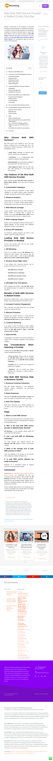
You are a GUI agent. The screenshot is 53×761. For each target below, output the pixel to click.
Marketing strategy (21, 635)
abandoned (20, 591)
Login (46, 1)
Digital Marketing (23, 18)
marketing (20, 630)
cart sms (19, 622)
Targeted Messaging (22, 650)
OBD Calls (31, 18)
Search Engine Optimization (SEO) (38, 751)
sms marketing (21, 644)
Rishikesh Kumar (10, 497)
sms (23, 643)
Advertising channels (23, 593)
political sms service (22, 638)
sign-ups (19, 643)
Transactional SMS (22, 655)
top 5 (18, 652)
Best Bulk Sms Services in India (11, 519)
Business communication (22, 614)
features (27, 629)
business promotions (21, 620)
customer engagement (22, 624)
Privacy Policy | (37, 693)
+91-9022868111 (12, 1)
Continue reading (11, 557)
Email (27, 18)
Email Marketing (8, 753)
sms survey (19, 649)
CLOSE (30, 68)
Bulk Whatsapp (25, 751)
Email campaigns (21, 627)
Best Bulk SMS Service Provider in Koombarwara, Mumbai (41, 547)
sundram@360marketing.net (27, 1)
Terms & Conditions (44, 693)
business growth (21, 617)
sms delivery (26, 643)
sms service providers (22, 647)
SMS (34, 18)
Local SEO (15, 753)
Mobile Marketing (21, 637)
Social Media (37, 18)
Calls (18, 18)
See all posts (22, 529)
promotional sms (21, 640)
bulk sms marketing (8, 521)
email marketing (21, 629)
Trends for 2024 (21, 658)
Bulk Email (18, 751)
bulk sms (21, 519)
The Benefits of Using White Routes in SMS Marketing (11, 546)
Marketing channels (21, 634)
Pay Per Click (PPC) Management (27, 753)
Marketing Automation (21, 632)
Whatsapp (27, 658)
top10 (21, 652)
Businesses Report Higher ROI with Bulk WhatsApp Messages (26, 546)
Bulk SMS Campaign (28, 519)
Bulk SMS (15, 18)
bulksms (27, 604)
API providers (25, 594)
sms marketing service (21, 646)
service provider (21, 641)
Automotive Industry (22, 596)
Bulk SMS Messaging (22, 613)
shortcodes (27, 641)
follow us (41, 1)
